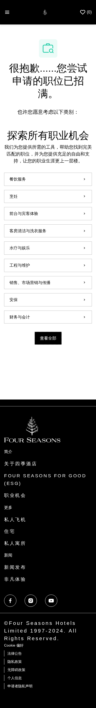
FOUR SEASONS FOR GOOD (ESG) (45, 479)
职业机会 (15, 495)
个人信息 (14, 678)
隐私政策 (14, 662)
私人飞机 (15, 519)
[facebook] (10, 601)
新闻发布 (15, 567)
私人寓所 (15, 543)
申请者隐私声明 (20, 686)
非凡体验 (15, 579)
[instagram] (31, 601)
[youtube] (51, 601)
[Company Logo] (45, 12)
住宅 (9, 531)
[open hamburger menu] (7, 12)
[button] (48, 338)
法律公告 (14, 653)
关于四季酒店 (20, 463)
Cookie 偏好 (14, 645)
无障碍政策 (16, 670)
